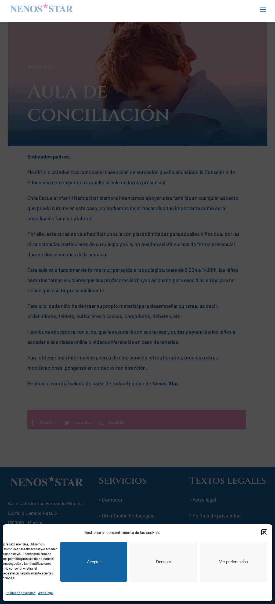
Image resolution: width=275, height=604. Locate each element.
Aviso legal (45, 593)
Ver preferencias (233, 561)
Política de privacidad (20, 593)
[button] (264, 532)
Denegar (163, 561)
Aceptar (94, 561)
